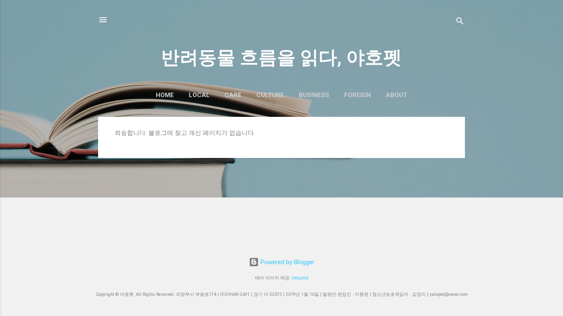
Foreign (357, 95)
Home (165, 95)
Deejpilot (300, 278)
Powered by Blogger (286, 262)
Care (233, 95)
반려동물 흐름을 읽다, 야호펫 (281, 57)
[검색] (460, 22)
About (396, 95)
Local (199, 95)
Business (314, 95)
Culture (270, 95)
